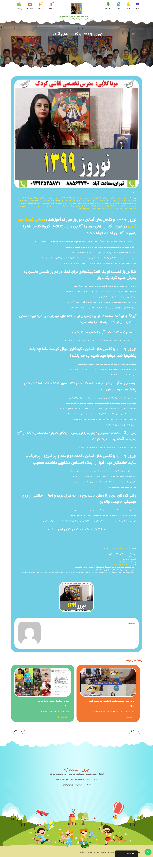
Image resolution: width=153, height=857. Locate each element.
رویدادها (52, 8)
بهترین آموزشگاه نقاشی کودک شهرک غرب (66, 205)
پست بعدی (134, 730)
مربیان (128, 8)
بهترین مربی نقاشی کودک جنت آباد (39, 205)
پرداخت (103, 852)
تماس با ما (29, 8)
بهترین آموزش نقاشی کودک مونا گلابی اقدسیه (70, 200)
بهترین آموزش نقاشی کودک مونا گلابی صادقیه (93, 203)
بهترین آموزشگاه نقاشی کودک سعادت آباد (95, 205)
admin (131, 623)
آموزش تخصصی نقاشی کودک (119, 197)
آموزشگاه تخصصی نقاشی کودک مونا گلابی (54, 197)
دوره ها (118, 8)
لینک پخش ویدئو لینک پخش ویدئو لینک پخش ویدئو (76, 578)
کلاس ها (108, 8)
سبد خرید (111, 852)
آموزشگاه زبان (34, 197)
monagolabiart (124, 561)
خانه (137, 8)
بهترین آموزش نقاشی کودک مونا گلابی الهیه (39, 200)
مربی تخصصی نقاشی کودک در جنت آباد (92, 208)
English (82, 852)
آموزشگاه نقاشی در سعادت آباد (119, 200)
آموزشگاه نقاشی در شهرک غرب (97, 200)
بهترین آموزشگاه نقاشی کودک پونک (33, 203)
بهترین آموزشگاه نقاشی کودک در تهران (123, 205)
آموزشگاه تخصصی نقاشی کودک (120, 548)
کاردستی (109, 208)
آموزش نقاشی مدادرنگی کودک (79, 197)
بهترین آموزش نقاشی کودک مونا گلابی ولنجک (61, 203)
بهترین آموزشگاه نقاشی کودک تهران (53, 701)
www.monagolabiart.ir (122, 564)
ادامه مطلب (129, 717)
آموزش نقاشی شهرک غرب (99, 197)
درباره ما (41, 8)
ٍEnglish (18, 8)
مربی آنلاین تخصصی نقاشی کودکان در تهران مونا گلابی (111, 701)
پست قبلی (18, 730)
